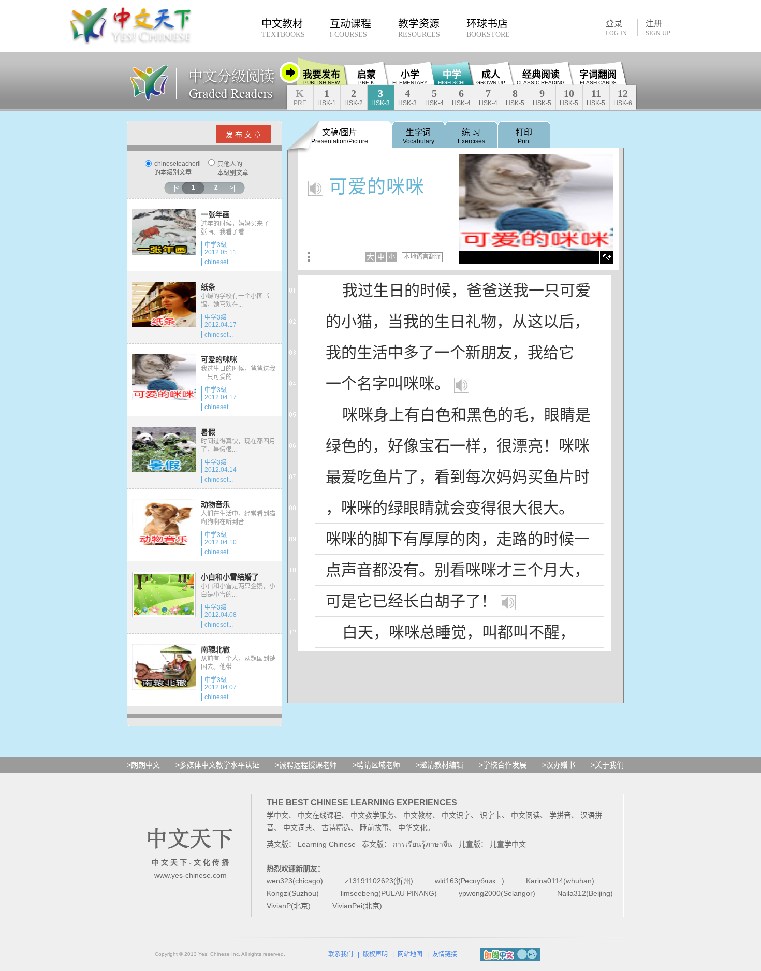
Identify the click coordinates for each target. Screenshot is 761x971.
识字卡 (491, 815)
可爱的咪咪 (219, 359)
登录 (616, 27)
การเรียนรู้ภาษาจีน (422, 844)
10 (569, 97)
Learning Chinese (327, 844)
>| (232, 188)
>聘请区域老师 (376, 765)
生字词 (418, 136)
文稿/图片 (339, 136)
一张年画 (215, 214)
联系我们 (340, 954)
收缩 (290, 72)
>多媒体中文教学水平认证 (217, 765)
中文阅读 (525, 815)
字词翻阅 (598, 77)
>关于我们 (607, 765)
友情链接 (444, 954)
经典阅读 (541, 77)
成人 (490, 77)
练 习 (471, 136)
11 (596, 97)
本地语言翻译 (422, 256)
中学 (452, 77)
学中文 (277, 815)
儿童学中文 (508, 844)
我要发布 (321, 77)
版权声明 (375, 954)
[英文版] (532, 954)
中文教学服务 (372, 815)
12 (622, 97)
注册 (658, 28)
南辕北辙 (215, 649)
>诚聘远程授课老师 (306, 765)
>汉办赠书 (558, 765)
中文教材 (417, 815)
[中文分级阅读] (228, 82)
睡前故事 (374, 827)
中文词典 (297, 827)
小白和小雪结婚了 (230, 577)
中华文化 (412, 827)
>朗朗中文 (143, 765)
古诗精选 (335, 827)
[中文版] (522, 954)
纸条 (208, 287)
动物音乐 (215, 504)
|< (176, 188)
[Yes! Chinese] (149, 82)
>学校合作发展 (502, 765)
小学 (410, 77)
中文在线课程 (319, 815)
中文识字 (456, 815)
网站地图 (410, 954)
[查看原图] (607, 257)
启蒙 (366, 77)
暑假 (208, 432)
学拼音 (560, 815)
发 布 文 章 (243, 135)
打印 (524, 136)
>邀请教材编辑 (439, 765)
